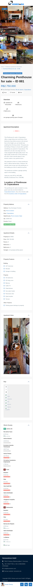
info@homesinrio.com (10, 568)
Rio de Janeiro (19, 89)
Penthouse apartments (11, 66)
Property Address (9, 204)
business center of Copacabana (17, 193)
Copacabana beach (9, 191)
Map (5, 381)
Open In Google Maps (9, 224)
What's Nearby (8, 425)
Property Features (9, 259)
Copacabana (27, 89)
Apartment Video (9, 315)
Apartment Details (9, 233)
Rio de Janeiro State (16, 216)
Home (2, 66)
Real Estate (19, 66)
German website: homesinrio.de (12, 571)
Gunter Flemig (9, 584)
